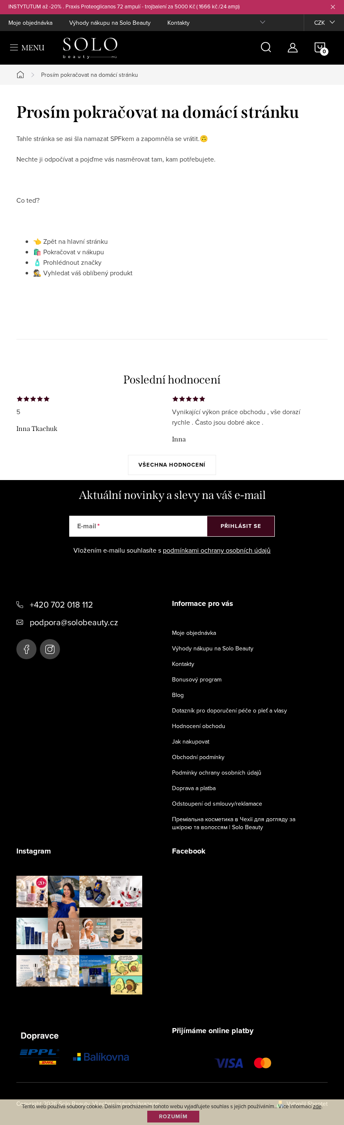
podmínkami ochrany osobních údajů (217, 550)
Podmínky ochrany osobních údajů (216, 772)
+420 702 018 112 (61, 604)
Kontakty (178, 22)
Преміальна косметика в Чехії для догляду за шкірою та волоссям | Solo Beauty (233, 823)
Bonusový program (197, 679)
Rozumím (173, 1116)
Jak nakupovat (190, 741)
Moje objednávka (30, 22)
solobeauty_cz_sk (50, 649)
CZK (319, 22)
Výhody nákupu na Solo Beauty (110, 22)
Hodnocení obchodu (198, 726)
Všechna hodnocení (172, 465)
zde (317, 1106)
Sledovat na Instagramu (86, 1007)
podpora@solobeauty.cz (74, 622)
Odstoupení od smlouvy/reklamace (217, 803)
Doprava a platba (194, 788)
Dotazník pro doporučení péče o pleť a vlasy (229, 710)
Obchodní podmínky (198, 757)
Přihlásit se (241, 526)
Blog (178, 695)
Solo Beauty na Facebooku (26, 649)
